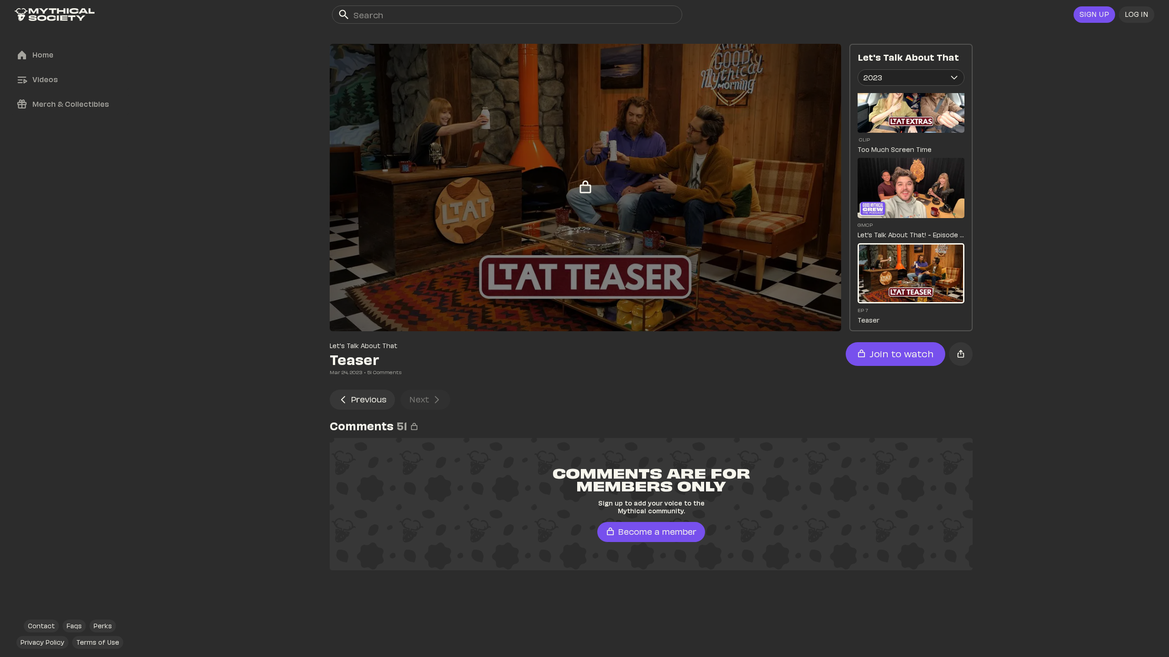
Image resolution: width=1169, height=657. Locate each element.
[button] (1136, 14)
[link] (55, 14)
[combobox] (911, 77)
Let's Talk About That (363, 345)
